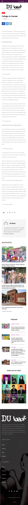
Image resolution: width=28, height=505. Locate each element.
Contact (4, 448)
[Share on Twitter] (7, 23)
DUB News (13, 347)
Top (14, 502)
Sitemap (4, 456)
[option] (14, 389)
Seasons (4, 482)
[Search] (25, 1)
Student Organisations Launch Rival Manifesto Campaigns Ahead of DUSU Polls (18, 340)
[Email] (15, 213)
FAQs (3, 452)
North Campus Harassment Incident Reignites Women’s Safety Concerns (13, 265)
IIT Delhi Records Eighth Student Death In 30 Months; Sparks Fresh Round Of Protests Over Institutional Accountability (13, 287)
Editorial (4, 474)
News (3, 12)
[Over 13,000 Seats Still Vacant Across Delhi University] (14, 297)
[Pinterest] (12, 213)
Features (14, 392)
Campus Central (15, 323)
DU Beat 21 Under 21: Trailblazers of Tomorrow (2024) (14, 396)
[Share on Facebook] (3, 23)
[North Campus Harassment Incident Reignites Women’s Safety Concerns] (14, 254)
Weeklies (4, 478)
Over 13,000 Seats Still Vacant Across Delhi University (18, 362)
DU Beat (5, 18)
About (3, 444)
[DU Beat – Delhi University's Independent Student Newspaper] (14, 7)
